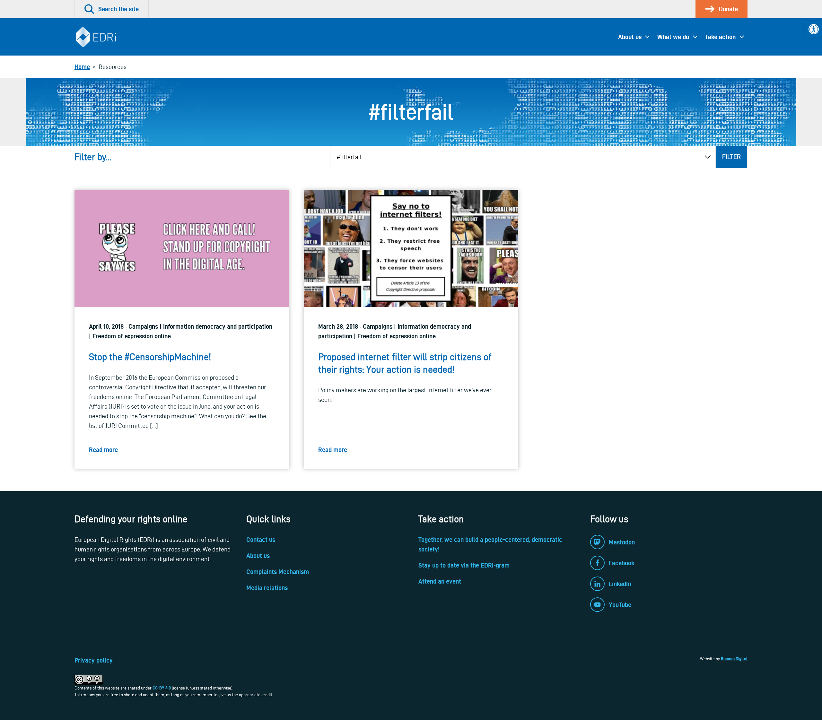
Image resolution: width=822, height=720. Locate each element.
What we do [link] (673, 36)
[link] (813, 29)
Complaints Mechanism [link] (277, 571)
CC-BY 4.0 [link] (162, 687)
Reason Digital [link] (734, 658)
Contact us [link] (260, 539)
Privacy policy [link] (93, 660)
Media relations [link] (267, 587)
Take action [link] (720, 36)
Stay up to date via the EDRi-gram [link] (464, 565)
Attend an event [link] (439, 581)
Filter (731, 156)
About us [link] (630, 36)
